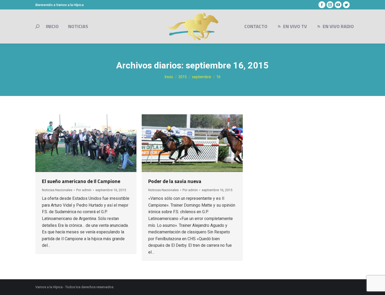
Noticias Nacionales (57, 190)
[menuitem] (52, 26)
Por (83, 190)
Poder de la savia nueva (174, 181)
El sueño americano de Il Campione (81, 181)
